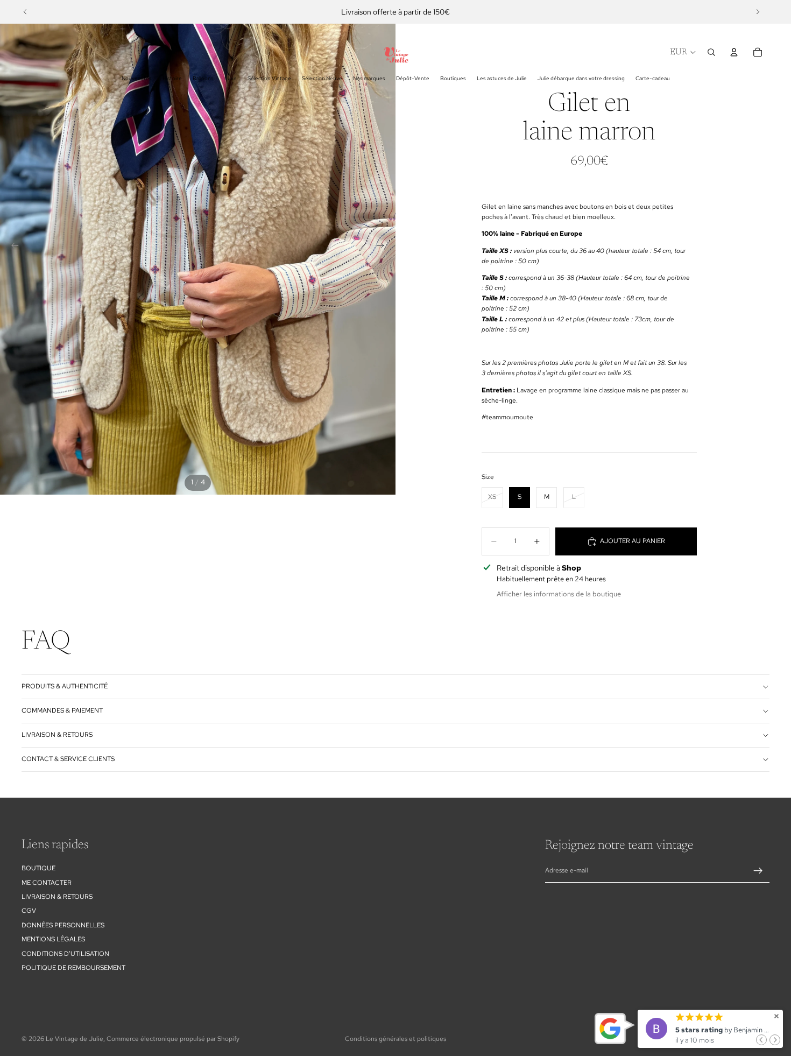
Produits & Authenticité (65, 686)
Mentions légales (53, 939)
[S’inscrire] (758, 871)
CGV (29, 910)
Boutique (38, 868)
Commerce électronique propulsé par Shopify (173, 1038)
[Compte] (734, 52)
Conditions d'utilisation (65, 953)
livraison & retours (57, 734)
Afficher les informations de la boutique (559, 594)
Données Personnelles (63, 925)
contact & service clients (68, 759)
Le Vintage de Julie (74, 1038)
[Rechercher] (711, 52)
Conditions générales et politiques (395, 1038)
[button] (761, 1039)
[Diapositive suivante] (757, 12)
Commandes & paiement (62, 710)
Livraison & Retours (57, 896)
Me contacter (47, 882)
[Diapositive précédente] (25, 12)
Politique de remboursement (73, 967)
